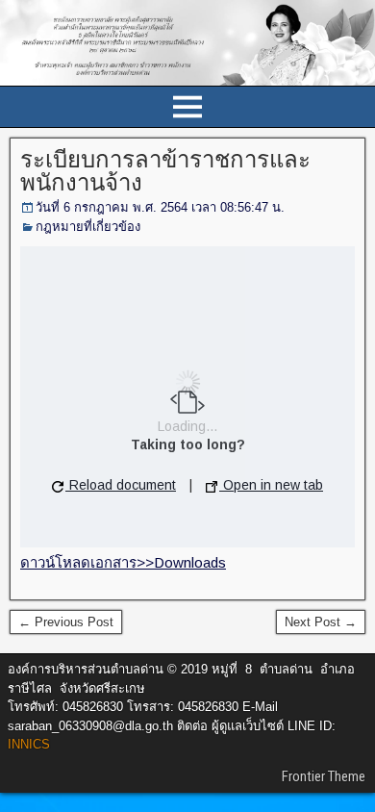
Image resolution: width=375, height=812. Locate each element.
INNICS (29, 744)
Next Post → (321, 622)
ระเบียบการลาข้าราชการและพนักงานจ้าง (165, 171)
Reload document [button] (120, 485)
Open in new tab (271, 485)
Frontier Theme (323, 776)
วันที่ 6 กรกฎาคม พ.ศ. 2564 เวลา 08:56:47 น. (160, 207)
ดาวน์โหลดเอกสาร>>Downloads (123, 562)
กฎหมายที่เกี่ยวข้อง (88, 226)
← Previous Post (65, 622)
